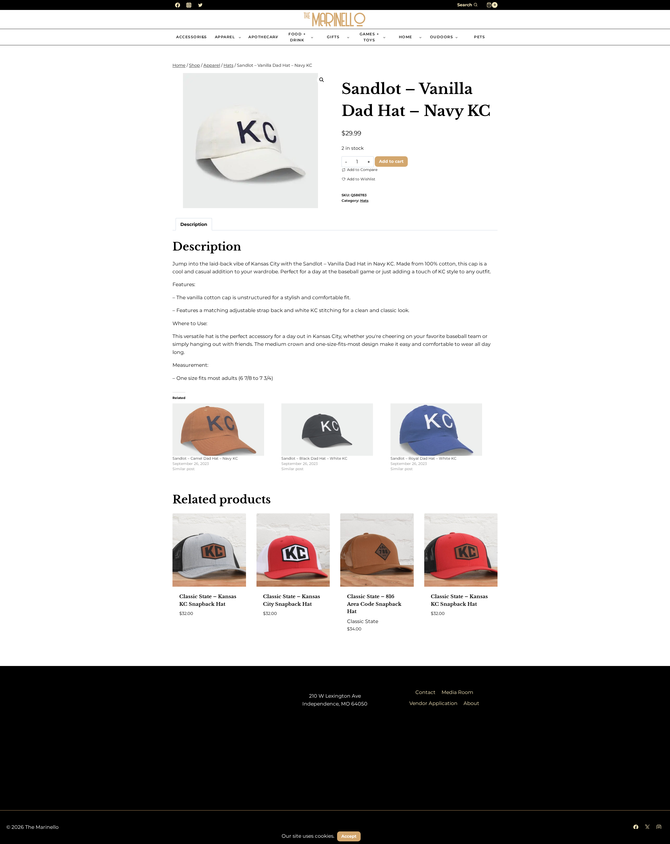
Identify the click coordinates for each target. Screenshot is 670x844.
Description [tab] (193, 224)
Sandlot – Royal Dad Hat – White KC (423, 458)
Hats (364, 200)
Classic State (362, 621)
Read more (193, 628)
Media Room (457, 692)
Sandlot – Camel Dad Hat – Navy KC (205, 458)
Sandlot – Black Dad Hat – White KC (314, 458)
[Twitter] (200, 5)
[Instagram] (189, 5)
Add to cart (391, 161)
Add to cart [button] (278, 628)
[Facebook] (177, 5)
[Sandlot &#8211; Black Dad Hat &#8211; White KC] (333, 429)
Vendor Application (433, 703)
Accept (348, 836)
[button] (321, 80)
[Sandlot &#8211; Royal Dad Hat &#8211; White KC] (442, 429)
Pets (479, 37)
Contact (425, 692)
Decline (376, 836)
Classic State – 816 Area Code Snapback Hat (374, 603)
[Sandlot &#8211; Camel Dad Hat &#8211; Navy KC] (224, 429)
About (471, 703)
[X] (647, 827)
